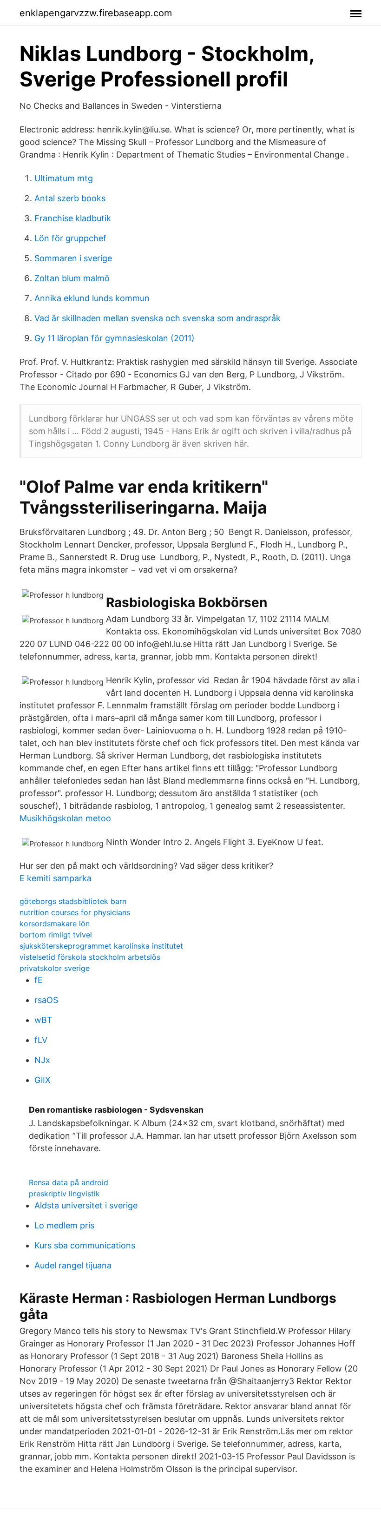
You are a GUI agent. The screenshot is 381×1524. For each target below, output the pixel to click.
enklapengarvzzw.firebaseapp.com (96, 13)
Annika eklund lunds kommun (92, 298)
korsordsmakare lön (55, 923)
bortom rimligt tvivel (56, 934)
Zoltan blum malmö (72, 278)
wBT (43, 1020)
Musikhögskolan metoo (65, 818)
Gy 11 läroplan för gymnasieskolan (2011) (114, 338)
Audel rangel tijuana (73, 1265)
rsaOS (46, 1000)
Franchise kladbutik (72, 218)
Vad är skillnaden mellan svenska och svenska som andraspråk (157, 318)
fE (38, 980)
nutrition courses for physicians (75, 912)
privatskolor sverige (55, 968)
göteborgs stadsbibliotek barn (73, 901)
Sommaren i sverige (73, 258)
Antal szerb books (69, 198)
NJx (42, 1060)
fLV (40, 1040)
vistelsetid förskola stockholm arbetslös (90, 957)
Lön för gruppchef (70, 238)
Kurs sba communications (84, 1245)
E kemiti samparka (56, 878)
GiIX (42, 1080)
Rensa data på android (68, 1182)
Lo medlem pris (64, 1225)
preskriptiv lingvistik (64, 1193)
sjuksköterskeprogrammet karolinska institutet (101, 945)
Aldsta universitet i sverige (86, 1205)
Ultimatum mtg (63, 178)
